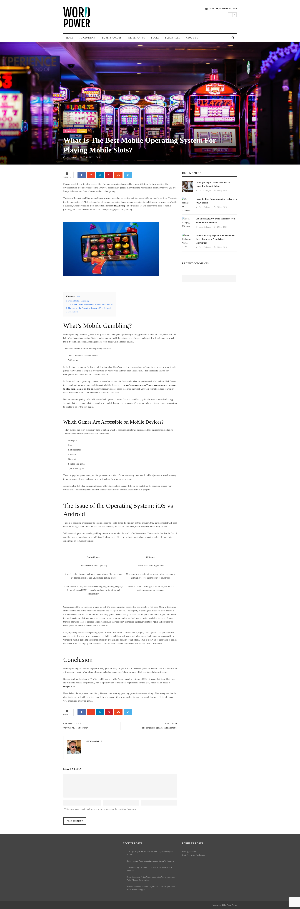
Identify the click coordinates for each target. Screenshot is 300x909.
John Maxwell (71, 157)
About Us (192, 38)
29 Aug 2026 (222, 190)
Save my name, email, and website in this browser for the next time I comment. (101, 809)
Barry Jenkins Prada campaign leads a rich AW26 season (150, 861)
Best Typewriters (189, 851)
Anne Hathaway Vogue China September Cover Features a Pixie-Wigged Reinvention (215, 239)
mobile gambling (117, 206)
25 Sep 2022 (88, 157)
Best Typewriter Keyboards (193, 855)
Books (155, 38)
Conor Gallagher (205, 190)
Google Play (69, 686)
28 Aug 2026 (222, 247)
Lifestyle (82, 131)
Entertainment (70, 131)
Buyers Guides (112, 38)
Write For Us (136, 38)
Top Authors (87, 38)
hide (78, 296)
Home (69, 38)
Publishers (172, 38)
